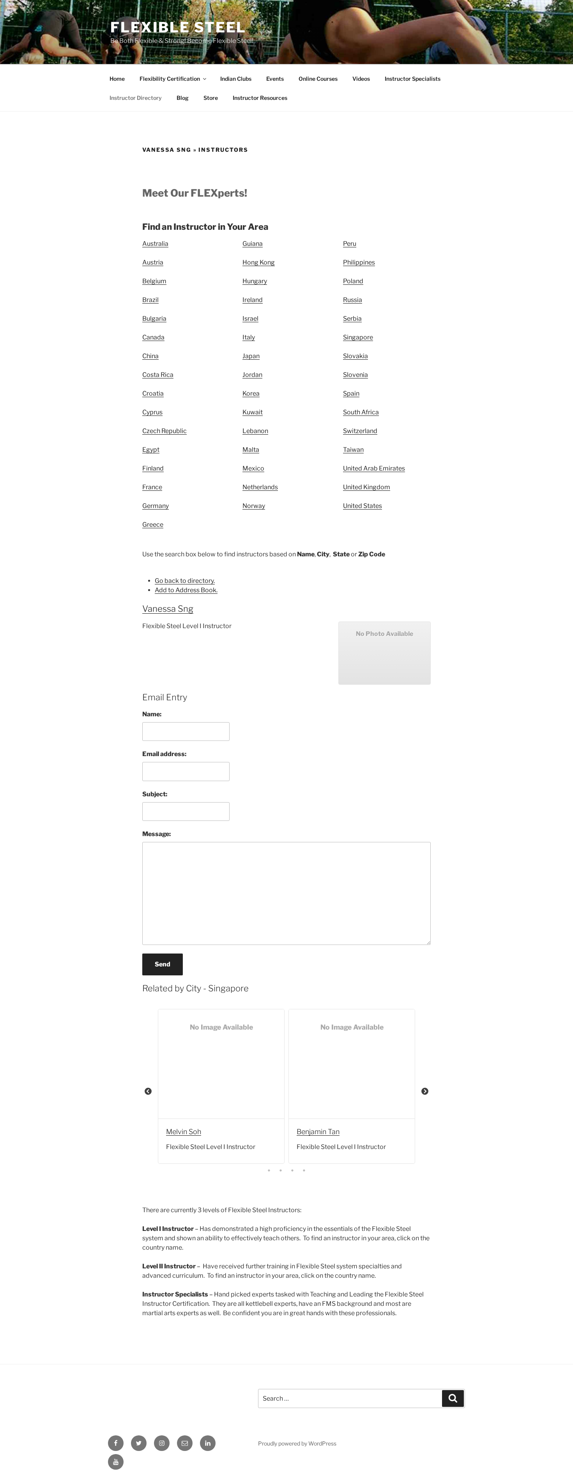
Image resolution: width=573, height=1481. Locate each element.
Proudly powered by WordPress (297, 1443)
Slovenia (355, 374)
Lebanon (255, 431)
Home (117, 78)
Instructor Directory (136, 97)
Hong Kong (258, 262)
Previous (148, 1092)
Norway (253, 506)
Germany (155, 506)
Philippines (359, 262)
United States (362, 506)
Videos (361, 78)
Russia (352, 300)
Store (210, 97)
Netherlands (260, 487)
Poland (353, 281)
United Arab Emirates (374, 468)
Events (275, 78)
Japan (251, 356)
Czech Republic (164, 431)
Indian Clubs (235, 78)
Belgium (154, 281)
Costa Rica (157, 374)
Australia (155, 243)
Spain (351, 393)
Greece (152, 524)
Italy (248, 337)
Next (425, 1092)
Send (162, 964)
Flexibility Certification (170, 78)
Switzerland (360, 431)
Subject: (154, 794)
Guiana (252, 243)
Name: (151, 714)
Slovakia (355, 356)
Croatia (153, 393)
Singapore (358, 337)
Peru (349, 243)
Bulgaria (154, 318)
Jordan (252, 374)
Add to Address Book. (186, 590)
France (152, 487)
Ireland (252, 300)
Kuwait (252, 412)
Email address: (164, 754)
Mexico (253, 468)
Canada (153, 337)
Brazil (150, 300)
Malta (250, 449)
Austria (152, 262)
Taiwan (353, 449)
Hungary (254, 281)
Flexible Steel (178, 27)
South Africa (361, 412)
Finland (153, 468)
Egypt (150, 449)
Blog (183, 97)
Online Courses (318, 78)
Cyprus (152, 412)
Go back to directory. (185, 580)
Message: (156, 834)
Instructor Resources (260, 97)
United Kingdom (366, 487)
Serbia (352, 318)
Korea (251, 393)
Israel (250, 318)
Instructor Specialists (412, 78)
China (150, 356)
